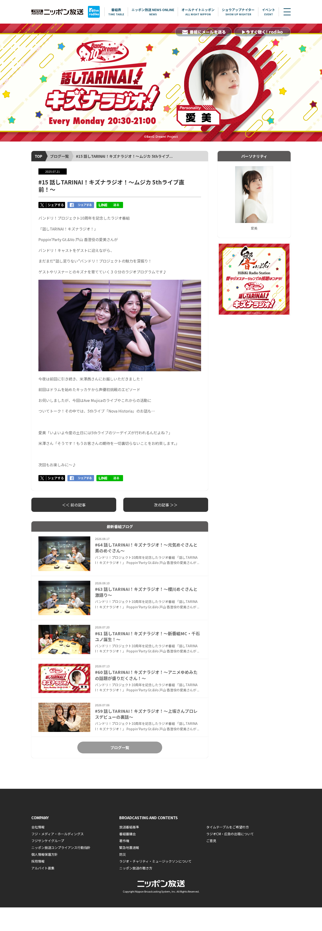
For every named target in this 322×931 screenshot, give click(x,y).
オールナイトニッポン (198, 11)
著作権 (124, 840)
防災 (122, 854)
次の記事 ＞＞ (166, 505)
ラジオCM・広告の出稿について (230, 833)
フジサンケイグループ (47, 840)
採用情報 (38, 861)
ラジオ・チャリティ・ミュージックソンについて (155, 861)
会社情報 (38, 827)
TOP (38, 156)
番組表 (116, 11)
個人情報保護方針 (44, 854)
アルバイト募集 (42, 868)
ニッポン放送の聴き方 (135, 868)
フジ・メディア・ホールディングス (57, 833)
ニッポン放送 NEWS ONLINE (153, 11)
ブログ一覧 (59, 156)
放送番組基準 (129, 827)
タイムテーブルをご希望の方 (227, 827)
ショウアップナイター (238, 11)
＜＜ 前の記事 (74, 505)
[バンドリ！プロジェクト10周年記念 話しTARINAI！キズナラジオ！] (161, 83)
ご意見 (211, 840)
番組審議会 (127, 833)
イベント (268, 11)
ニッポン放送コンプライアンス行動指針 (61, 847)
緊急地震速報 (129, 847)
